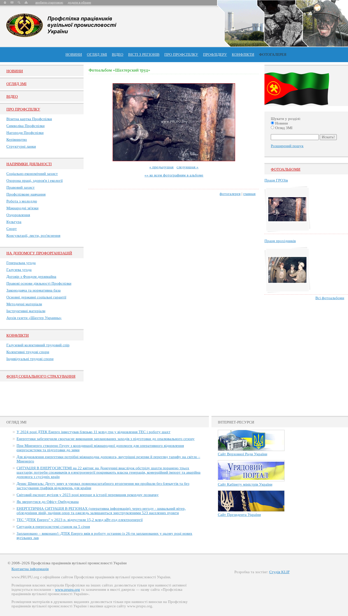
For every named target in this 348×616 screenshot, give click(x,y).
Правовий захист (20, 187)
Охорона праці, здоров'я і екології (34, 181)
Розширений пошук (287, 146)
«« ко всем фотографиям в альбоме (173, 175)
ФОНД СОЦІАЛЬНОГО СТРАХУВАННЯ (40, 376)
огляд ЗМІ (97, 54)
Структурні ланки (21, 146)
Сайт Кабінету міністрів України (245, 484)
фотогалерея (230, 194)
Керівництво (16, 140)
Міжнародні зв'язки (22, 208)
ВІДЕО (117, 54)
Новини (73, 54)
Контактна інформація (30, 569)
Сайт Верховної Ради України (242, 454)
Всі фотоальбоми (329, 298)
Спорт (11, 229)
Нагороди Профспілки (25, 133)
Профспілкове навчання (26, 194)
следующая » (187, 167)
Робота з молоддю (21, 201)
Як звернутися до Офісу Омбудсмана (48, 502)
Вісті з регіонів (143, 54)
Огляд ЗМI (16, 84)
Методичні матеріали (24, 304)
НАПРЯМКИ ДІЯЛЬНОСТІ (29, 164)
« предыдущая (161, 167)
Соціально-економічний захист (32, 174)
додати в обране (79, 2)
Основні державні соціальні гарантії (36, 297)
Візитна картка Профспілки (29, 119)
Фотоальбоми (285, 169)
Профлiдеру (215, 54)
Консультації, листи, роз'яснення (33, 236)
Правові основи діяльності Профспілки (38, 283)
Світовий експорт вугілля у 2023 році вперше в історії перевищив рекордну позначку (88, 495)
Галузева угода (19, 270)
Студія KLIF (279, 572)
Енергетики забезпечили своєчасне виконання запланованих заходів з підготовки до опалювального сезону (106, 439)
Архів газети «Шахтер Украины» (34, 318)
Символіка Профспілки (25, 126)
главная (249, 194)
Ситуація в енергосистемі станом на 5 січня (53, 527)
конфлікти (243, 54)
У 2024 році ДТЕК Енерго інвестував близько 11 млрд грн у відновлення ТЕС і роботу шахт (93, 432)
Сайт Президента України (239, 515)
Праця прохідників (280, 241)
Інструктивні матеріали (25, 311)
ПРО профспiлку (181, 54)
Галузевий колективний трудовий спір (38, 345)
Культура (13, 222)
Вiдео (12, 96)
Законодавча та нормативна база (33, 290)
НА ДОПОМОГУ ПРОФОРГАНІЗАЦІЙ (39, 253)
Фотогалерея (272, 54)
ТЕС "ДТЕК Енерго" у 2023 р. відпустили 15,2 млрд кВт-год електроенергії (80, 520)
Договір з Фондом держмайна (31, 277)
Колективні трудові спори (27, 352)
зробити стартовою (49, 2)
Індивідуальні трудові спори (29, 359)
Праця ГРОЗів (276, 180)
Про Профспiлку (23, 109)
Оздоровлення (18, 215)
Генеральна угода (21, 263)
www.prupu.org (67, 589)
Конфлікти (17, 335)
